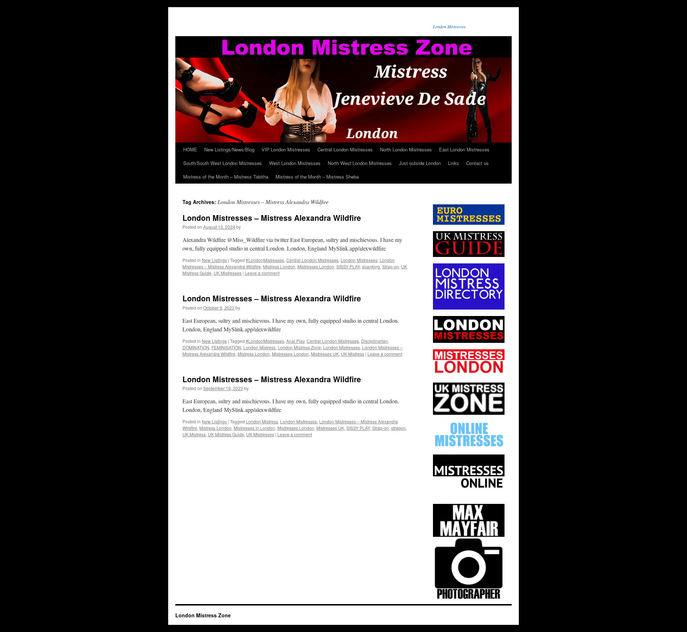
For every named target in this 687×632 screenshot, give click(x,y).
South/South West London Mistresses (222, 163)
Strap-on (390, 266)
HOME (190, 149)
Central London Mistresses (345, 149)
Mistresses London (315, 266)
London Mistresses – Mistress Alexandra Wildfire (271, 217)
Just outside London (420, 163)
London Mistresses (359, 260)
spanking (371, 266)
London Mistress (259, 347)
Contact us (477, 163)
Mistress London (279, 266)
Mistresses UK (325, 354)
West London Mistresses (295, 163)
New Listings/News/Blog (229, 149)
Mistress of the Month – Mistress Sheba (317, 176)
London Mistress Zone (299, 347)
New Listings (214, 260)
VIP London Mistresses (286, 149)
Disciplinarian (374, 341)
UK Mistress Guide (226, 434)
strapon (398, 428)
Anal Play (295, 341)
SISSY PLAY (348, 266)
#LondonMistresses (265, 260)
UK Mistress (352, 354)
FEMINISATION (226, 347)
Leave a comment (262, 273)
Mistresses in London (254, 428)
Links (453, 163)
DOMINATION (195, 347)
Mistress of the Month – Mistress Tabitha (225, 176)
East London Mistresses (464, 149)
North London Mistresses (406, 149)
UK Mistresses (228, 273)
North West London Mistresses (360, 163)
